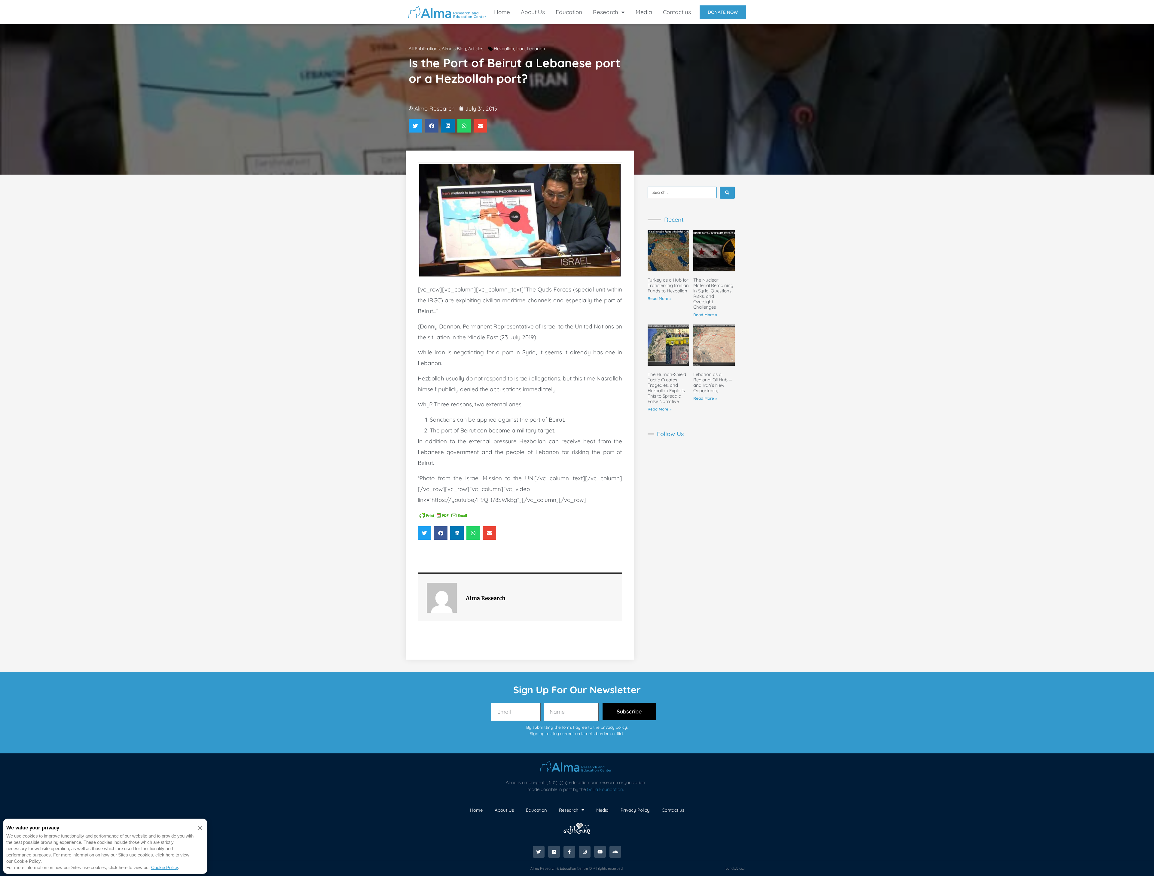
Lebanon (536, 48)
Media (644, 12)
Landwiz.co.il (735, 868)
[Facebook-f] (569, 852)
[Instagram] (585, 852)
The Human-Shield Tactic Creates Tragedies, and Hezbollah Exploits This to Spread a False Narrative (667, 387)
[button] (415, 126)
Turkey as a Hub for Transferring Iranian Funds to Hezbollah (668, 285)
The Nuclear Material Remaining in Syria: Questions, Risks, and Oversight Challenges (713, 293)
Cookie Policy (164, 867)
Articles (475, 48)
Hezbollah (504, 48)
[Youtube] (600, 852)
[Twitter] (539, 852)
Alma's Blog (454, 48)
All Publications (424, 48)
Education (569, 12)
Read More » (659, 298)
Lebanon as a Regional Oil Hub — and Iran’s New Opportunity (713, 382)
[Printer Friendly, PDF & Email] (443, 514)
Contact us (677, 12)
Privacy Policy (635, 810)
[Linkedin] (554, 852)
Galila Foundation (605, 789)
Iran (520, 48)
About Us (533, 12)
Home (502, 12)
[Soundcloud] (615, 852)
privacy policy (614, 727)
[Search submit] (727, 193)
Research (605, 12)
